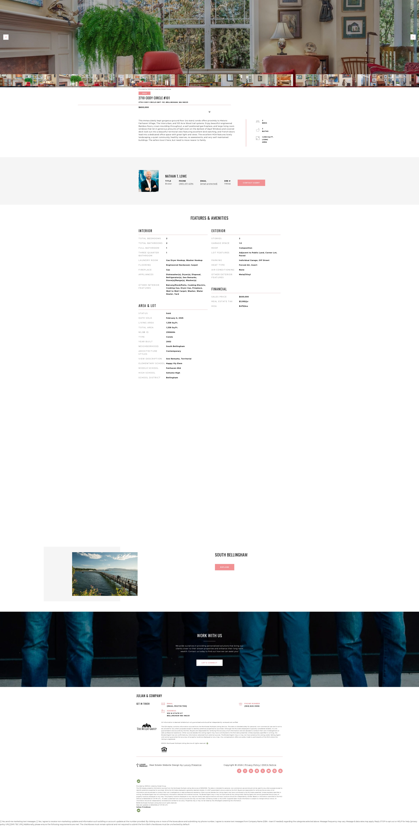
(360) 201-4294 (186, 184)
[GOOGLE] (274, 771)
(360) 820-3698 (251, 706)
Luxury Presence (193, 765)
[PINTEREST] (257, 771)
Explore (224, 567)
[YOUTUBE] (268, 771)
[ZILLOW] (280, 771)
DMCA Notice (269, 765)
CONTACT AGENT (251, 183)
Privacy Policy (252, 765)
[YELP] (263, 771)
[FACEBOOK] (239, 771)
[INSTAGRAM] (245, 771)
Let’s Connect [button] (209, 663)
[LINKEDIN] (251, 771)
